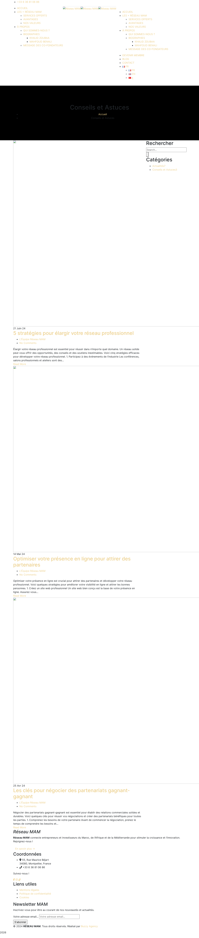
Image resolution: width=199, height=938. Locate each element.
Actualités (158, 165)
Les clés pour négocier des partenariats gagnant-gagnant (71, 793)
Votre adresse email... (25, 916)
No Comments (27, 342)
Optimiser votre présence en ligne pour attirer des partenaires (72, 562)
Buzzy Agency (89, 926)
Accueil (102, 114)
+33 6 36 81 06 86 (28, 1)
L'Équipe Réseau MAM (32, 339)
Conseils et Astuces (164, 169)
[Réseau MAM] (72, 8)
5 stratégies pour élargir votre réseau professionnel (73, 333)
